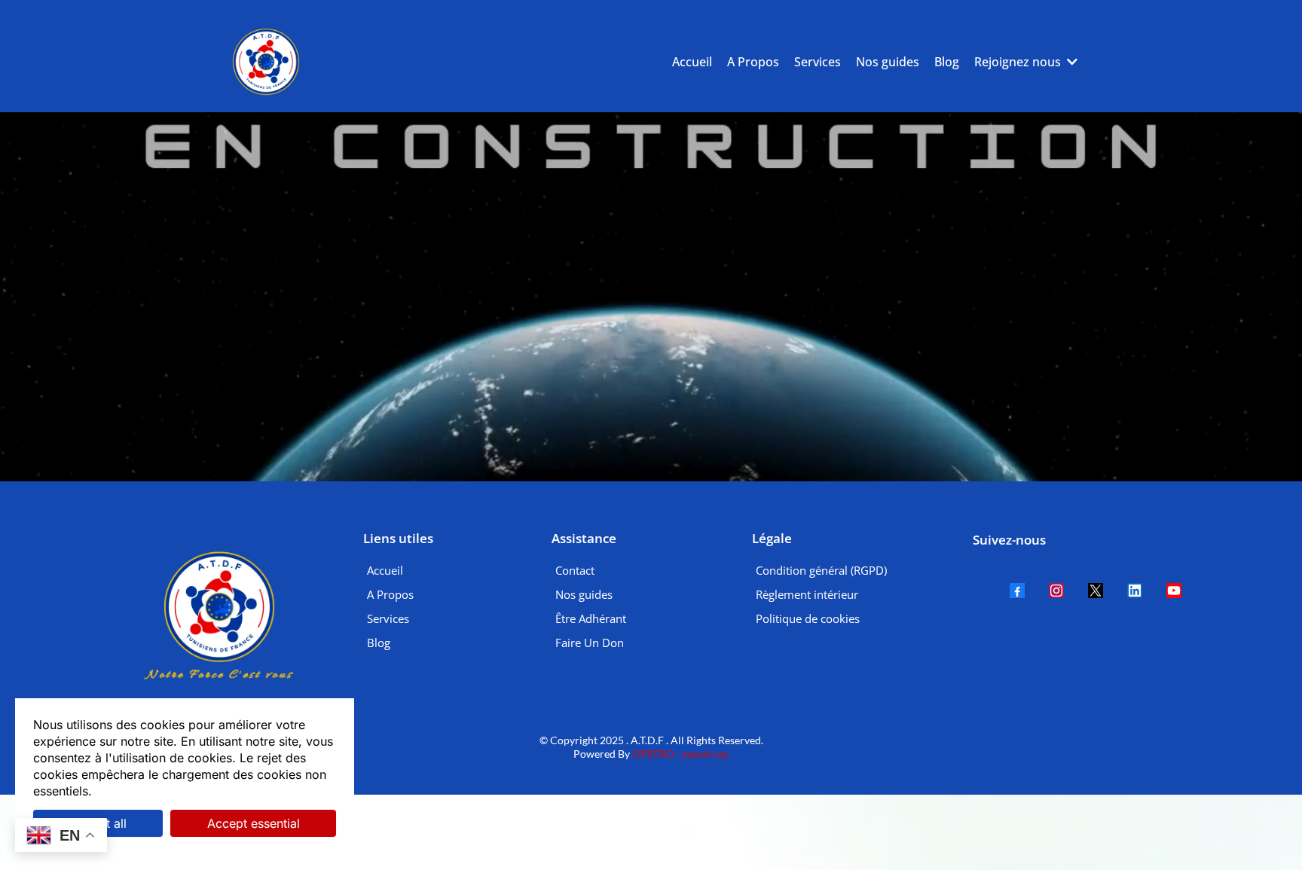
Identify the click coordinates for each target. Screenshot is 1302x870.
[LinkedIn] (1134, 590)
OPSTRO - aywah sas (679, 753)
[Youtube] (1174, 590)
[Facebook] (1017, 590)
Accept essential (253, 823)
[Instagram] (1056, 590)
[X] (1095, 590)
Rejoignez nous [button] (1019, 61)
